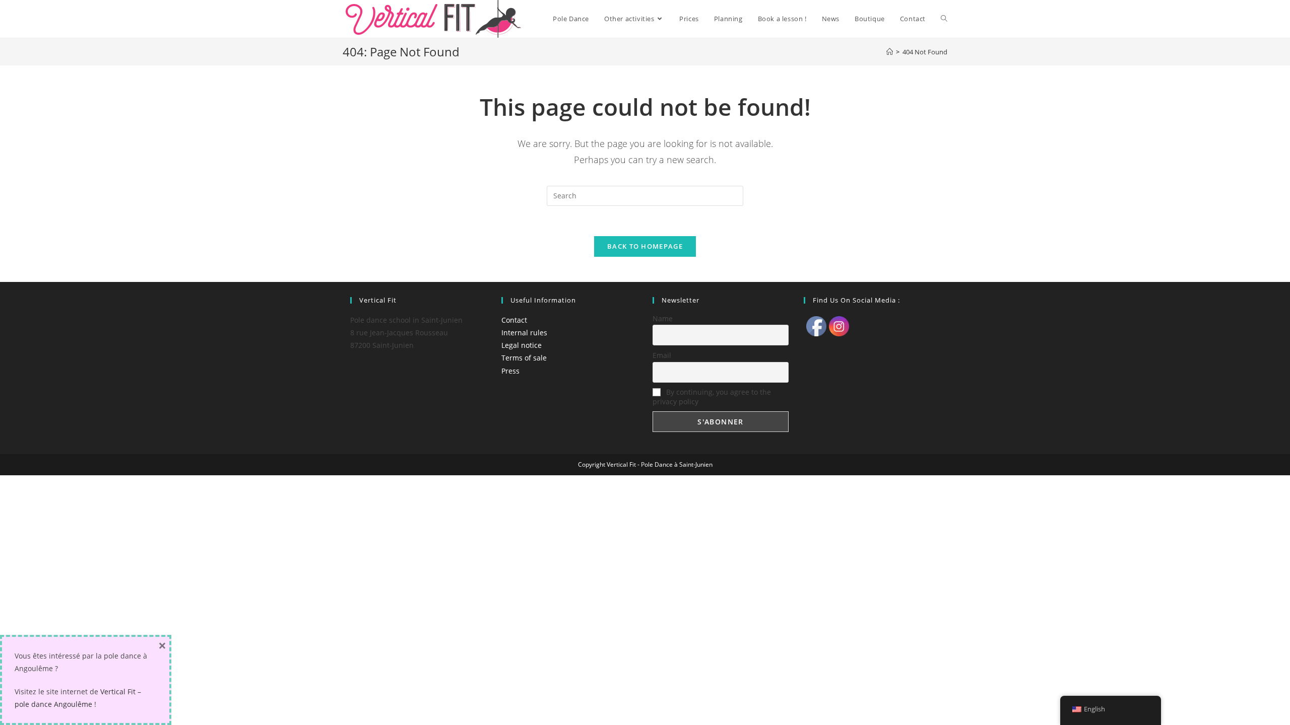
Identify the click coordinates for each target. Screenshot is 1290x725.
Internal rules (524, 332)
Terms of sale (524, 357)
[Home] (889, 51)
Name (663, 318)
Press (510, 371)
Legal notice (521, 345)
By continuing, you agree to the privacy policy (712, 396)
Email (662, 355)
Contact (514, 320)
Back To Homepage (645, 246)
